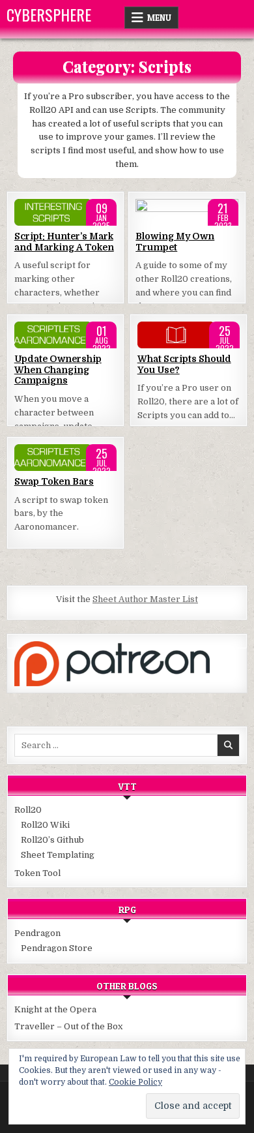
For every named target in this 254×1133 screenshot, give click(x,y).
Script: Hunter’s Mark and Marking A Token (64, 241)
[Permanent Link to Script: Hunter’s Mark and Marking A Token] (65, 212)
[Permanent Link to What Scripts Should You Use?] (188, 335)
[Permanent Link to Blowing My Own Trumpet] (186, 212)
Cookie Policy (135, 1082)
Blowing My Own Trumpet (174, 241)
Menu (159, 17)
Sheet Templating (57, 855)
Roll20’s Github (52, 840)
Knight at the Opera (55, 1009)
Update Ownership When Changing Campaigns (58, 370)
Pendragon (37, 933)
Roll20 (28, 810)
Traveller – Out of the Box (68, 1026)
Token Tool (37, 873)
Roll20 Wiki (45, 825)
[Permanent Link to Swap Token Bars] (65, 457)
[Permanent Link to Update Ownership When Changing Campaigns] (65, 335)
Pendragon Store (56, 948)
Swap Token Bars (54, 481)
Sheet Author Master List (145, 599)
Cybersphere (49, 14)
